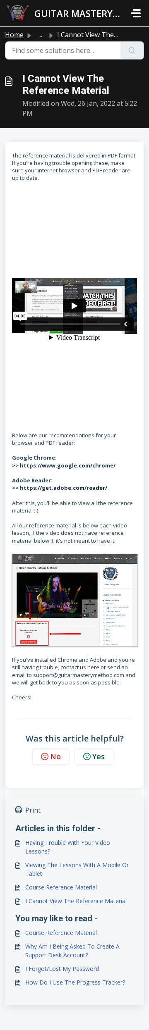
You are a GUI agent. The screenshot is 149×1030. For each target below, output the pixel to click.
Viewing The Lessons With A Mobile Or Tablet (77, 869)
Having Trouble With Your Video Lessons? (67, 847)
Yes (98, 756)
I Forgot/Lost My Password (62, 969)
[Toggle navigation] (135, 13)
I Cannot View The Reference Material (76, 901)
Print (33, 810)
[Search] (132, 50)
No (55, 756)
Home (14, 34)
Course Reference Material (61, 887)
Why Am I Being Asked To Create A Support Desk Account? (72, 950)
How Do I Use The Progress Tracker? (75, 982)
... (40, 34)
